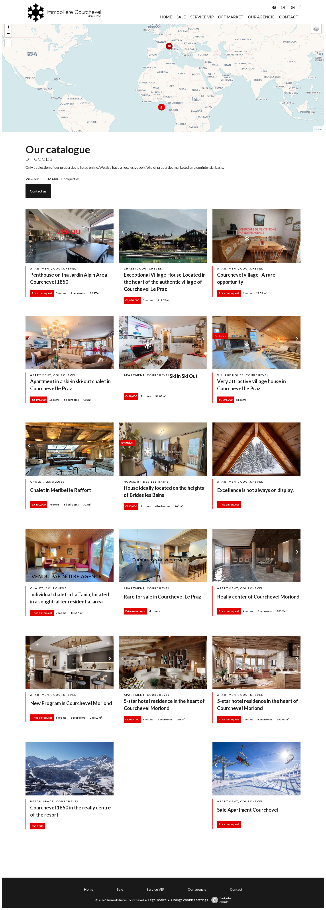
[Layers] (316, 29)
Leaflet (318, 129)
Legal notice (157, 900)
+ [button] (8, 27)
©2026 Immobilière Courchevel (119, 900)
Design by (225, 900)
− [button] (8, 33)
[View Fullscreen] (8, 43)
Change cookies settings (189, 900)
